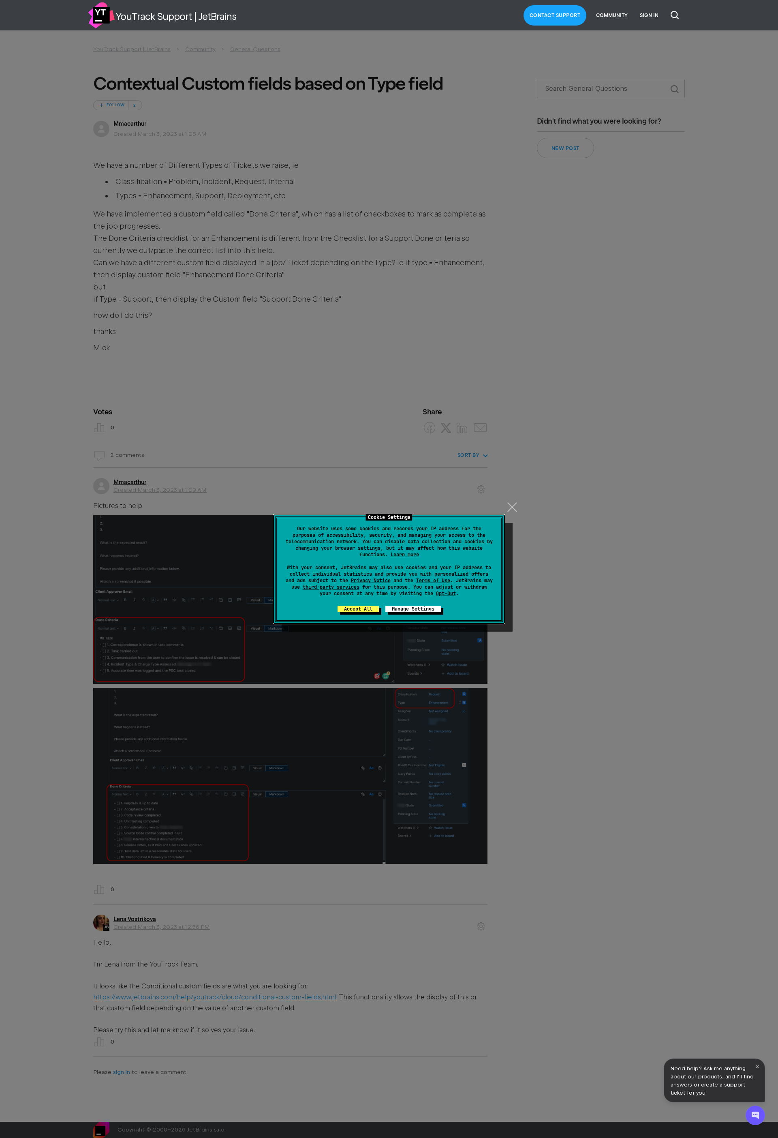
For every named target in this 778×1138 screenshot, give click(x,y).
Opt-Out (446, 593)
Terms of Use (433, 580)
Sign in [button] (649, 15)
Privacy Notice (371, 580)
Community (612, 15)
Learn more (405, 554)
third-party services (331, 587)
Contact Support (555, 15)
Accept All (358, 609)
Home (101, 15)
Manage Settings (413, 609)
